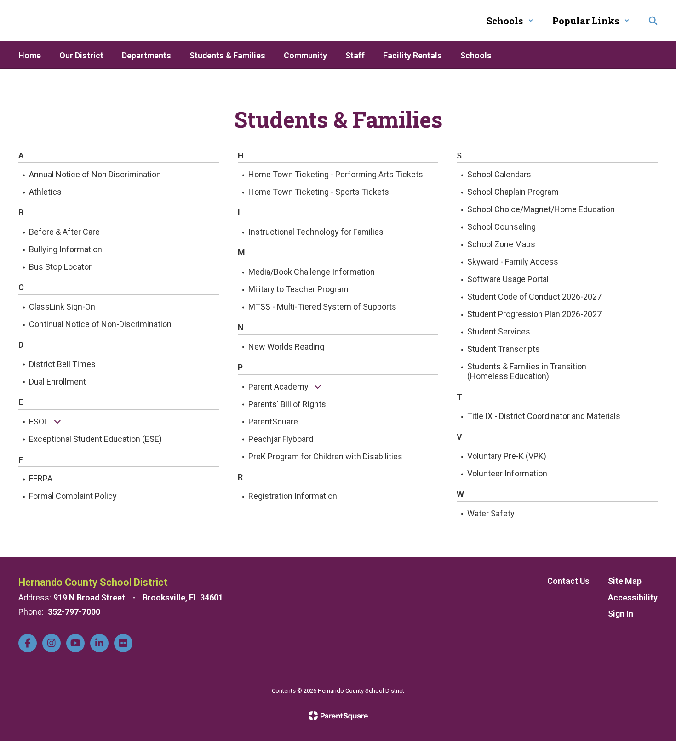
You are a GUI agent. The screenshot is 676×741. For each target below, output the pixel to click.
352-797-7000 (74, 612)
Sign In (620, 613)
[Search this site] (653, 20)
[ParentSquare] (338, 716)
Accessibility (633, 597)
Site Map (625, 581)
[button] (510, 21)
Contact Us (568, 581)
